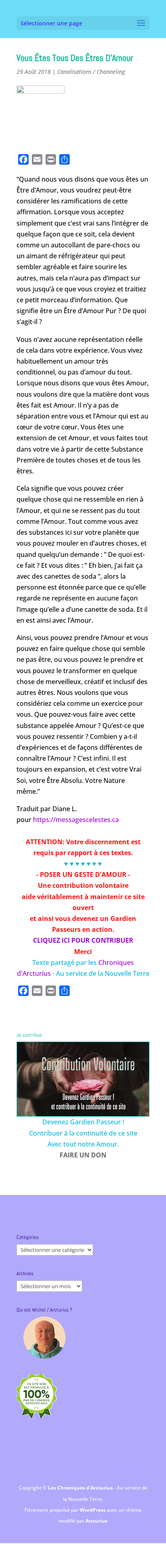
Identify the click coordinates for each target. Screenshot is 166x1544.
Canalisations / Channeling (91, 71)
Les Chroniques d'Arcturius (81, 1487)
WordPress (93, 1509)
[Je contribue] (83, 1079)
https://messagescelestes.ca (76, 819)
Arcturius (96, 1520)
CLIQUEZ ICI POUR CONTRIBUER (83, 940)
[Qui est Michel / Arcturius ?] (44, 1337)
